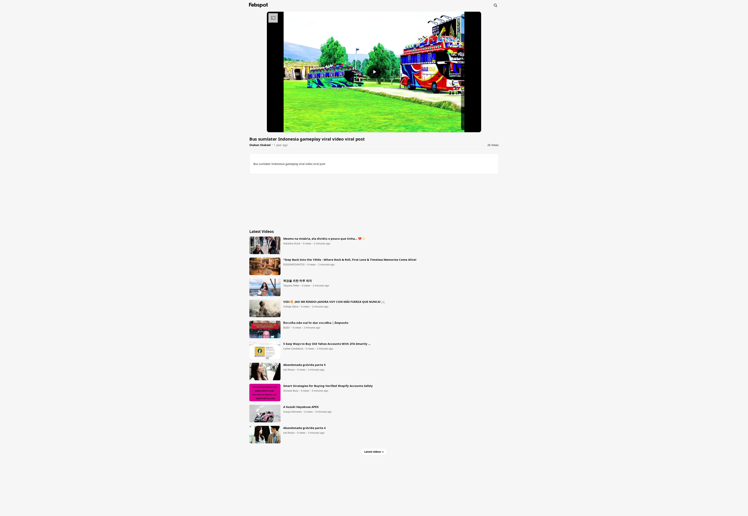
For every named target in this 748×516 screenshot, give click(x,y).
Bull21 (286, 327)
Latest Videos (261, 231)
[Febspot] (258, 5)
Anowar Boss (290, 390)
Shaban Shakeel (260, 145)
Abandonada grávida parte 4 (304, 428)
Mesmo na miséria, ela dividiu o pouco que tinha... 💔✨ (324, 238)
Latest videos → (374, 451)
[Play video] (374, 72)
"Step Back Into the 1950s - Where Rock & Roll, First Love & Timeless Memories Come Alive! (349, 260)
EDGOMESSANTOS (294, 264)
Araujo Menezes (292, 411)
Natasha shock (291, 243)
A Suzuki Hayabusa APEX (301, 407)
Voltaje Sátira (290, 306)
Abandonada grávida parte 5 (304, 365)
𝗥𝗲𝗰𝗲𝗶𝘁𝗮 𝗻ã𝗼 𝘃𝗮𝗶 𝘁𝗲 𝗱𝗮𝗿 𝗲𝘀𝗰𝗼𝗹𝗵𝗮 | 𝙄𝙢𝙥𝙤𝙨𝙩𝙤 (315, 323)
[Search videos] (495, 5)
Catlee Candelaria (293, 348)
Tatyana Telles (291, 285)
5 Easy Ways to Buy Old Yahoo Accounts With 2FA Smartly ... (326, 344)
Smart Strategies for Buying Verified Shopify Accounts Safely (328, 386)
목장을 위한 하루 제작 (297, 281)
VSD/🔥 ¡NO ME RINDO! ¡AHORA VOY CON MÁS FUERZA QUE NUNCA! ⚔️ (334, 302)
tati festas (289, 369)
